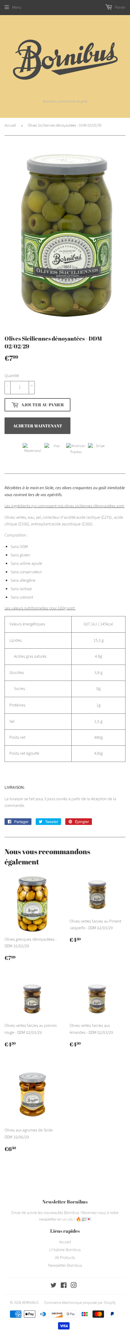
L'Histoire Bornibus (65, 1250)
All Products (65, 1258)
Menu (16, 8)
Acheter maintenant (37, 426)
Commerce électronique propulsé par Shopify (80, 1302)
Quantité (12, 376)
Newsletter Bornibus (65, 1266)
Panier (119, 8)
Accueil (10, 125)
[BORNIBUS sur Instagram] (74, 1286)
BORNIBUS (30, 1302)
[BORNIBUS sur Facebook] (63, 1286)
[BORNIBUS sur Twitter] (53, 1286)
